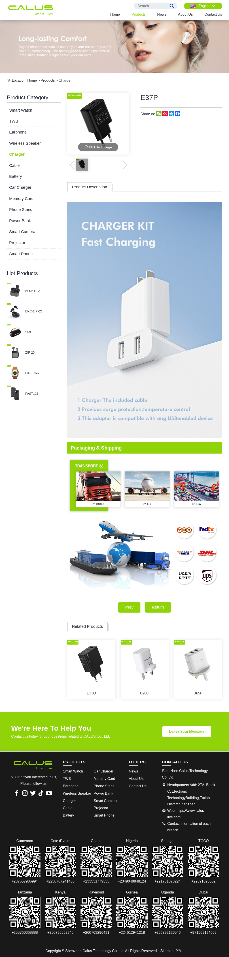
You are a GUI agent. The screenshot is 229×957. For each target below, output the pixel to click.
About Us (185, 14)
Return (158, 607)
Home (115, 14)
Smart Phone (21, 254)
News (161, 14)
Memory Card (21, 198)
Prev (129, 607)
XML (180, 951)
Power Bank (20, 221)
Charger (65, 80)
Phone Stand (20, 209)
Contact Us (213, 14)
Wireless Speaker (25, 143)
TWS (13, 121)
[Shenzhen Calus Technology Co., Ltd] (30, 19)
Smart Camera (22, 231)
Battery (15, 176)
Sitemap (167, 951)
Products (138, 14)
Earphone (18, 132)
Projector (17, 242)
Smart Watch (20, 110)
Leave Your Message (186, 731)
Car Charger (20, 187)
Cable (14, 165)
